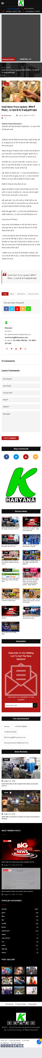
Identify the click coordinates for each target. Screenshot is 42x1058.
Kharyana (6, 115)
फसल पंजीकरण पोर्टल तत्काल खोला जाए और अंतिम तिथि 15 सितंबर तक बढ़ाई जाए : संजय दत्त (10, 562)
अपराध (20, 945)
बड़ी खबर (20, 909)
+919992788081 (21, 726)
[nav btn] (2, 3)
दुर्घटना (20, 913)
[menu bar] (40, 1)
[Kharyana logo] (21, 3)
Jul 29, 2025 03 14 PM (26, 115)
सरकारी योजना (20, 931)
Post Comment (10, 438)
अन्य (8, 67)
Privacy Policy (20, 1004)
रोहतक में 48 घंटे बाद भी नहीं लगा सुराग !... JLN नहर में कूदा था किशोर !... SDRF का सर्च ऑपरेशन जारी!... (31, 529)
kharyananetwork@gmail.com (16, 743)
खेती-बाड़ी (20, 949)
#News (12, 294)
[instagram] (22, 308)
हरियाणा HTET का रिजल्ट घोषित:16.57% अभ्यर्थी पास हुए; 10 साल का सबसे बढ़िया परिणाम (10, 580)
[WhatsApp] (28, 308)
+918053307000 (10, 732)
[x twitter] (11, 308)
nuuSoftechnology (14, 1030)
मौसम (20, 916)
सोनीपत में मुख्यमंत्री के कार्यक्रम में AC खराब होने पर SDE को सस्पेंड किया (17, 891)
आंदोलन (20, 934)
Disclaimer (9, 1004)
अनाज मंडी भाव (20, 938)
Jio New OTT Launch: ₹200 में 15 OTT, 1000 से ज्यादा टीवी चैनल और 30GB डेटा (31, 562)
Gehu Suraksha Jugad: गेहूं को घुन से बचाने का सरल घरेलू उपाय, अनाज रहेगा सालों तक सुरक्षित (31, 600)
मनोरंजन (20, 953)
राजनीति (20, 924)
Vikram (7, 726)
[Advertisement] (21, 35)
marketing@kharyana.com (15, 737)
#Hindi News (21, 294)
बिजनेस (20, 927)
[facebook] (6, 308)
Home (4, 67)
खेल (20, 920)
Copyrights (32, 1004)
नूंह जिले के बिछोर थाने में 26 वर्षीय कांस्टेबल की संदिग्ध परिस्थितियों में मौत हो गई (18, 862)
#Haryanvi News (33, 294)
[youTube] (17, 308)
